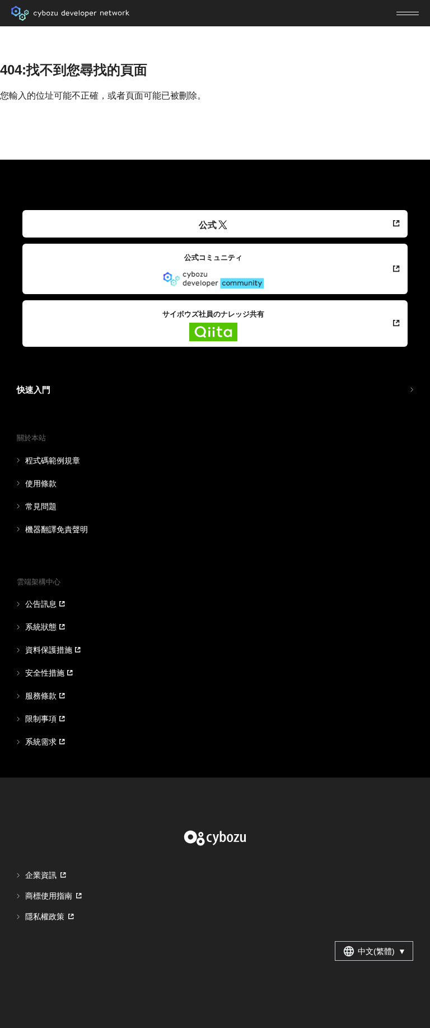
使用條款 (41, 483)
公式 (208, 225)
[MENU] (407, 13)
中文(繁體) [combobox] (382, 951)
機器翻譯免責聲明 (56, 529)
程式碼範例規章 (52, 460)
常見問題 (41, 506)
